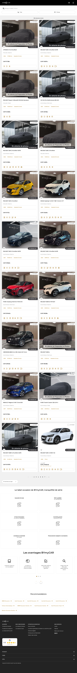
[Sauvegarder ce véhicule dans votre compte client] (4, 47)
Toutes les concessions (7, 628)
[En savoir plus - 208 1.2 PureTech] (57, 134)
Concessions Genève (20, 626)
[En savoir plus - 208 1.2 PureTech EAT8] (57, 33)
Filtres (58, 12)
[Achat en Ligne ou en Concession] (9, 565)
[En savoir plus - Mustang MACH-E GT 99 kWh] (20, 285)
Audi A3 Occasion (31, 601)
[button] (36, 576)
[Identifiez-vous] (69, 2)
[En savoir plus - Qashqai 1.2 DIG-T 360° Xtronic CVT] (57, 184)
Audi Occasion (18, 601)
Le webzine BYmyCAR (7, 630)
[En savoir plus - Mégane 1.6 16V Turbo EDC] (20, 386)
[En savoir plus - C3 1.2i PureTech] (20, 33)
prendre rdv (33, 97)
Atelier (55, 626)
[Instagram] (56, 633)
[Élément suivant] (40, 581)
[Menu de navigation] (73, 3)
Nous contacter (31, 626)
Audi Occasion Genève (40, 605)
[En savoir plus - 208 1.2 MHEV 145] (57, 436)
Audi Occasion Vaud (56, 605)
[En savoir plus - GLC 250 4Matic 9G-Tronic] (20, 335)
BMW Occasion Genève (24, 605)
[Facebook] (55, 633)
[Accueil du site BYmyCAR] (6, 2)
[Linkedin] (54, 633)
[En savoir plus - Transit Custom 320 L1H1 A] (57, 386)
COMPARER (34, 21)
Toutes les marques (6, 626)
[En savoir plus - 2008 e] (57, 335)
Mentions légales (32, 630)
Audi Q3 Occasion (46, 601)
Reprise (56, 628)
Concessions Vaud (20, 628)
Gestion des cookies (32, 635)
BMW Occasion (6, 601)
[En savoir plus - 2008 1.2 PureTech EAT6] (20, 436)
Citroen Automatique (7, 605)
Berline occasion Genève (8, 610)
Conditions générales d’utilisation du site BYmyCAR (39, 628)
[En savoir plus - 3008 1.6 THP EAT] (57, 285)
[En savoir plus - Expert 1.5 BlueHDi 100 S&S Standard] (20, 83)
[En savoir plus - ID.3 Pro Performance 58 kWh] (57, 83)
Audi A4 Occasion (60, 601)
